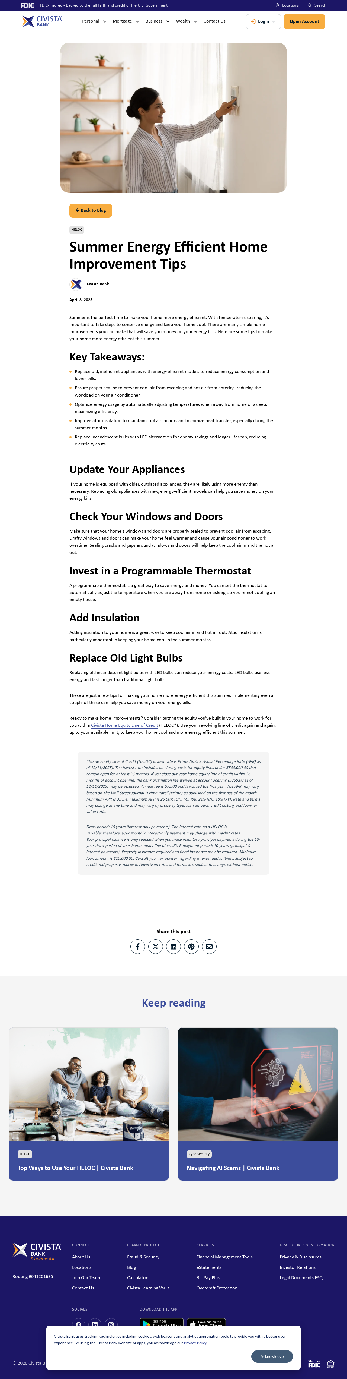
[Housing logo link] (331, 1365)
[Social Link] (78, 1324)
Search (319, 5)
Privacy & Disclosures (301, 1257)
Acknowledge (272, 1356)
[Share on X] (155, 946)
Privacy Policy (195, 1342)
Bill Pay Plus (208, 1277)
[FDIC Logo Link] (314, 1365)
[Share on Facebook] (137, 946)
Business (154, 21)
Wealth (183, 21)
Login (263, 21)
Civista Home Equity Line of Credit (124, 725)
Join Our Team (86, 1277)
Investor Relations (298, 1267)
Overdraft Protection (217, 1288)
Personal (90, 21)
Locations (290, 5)
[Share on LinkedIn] (173, 946)
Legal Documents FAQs (302, 1277)
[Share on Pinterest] (191, 946)
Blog (131, 1267)
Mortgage (122, 21)
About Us (81, 1257)
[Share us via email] (209, 946)
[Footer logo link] (36, 1258)
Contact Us (215, 21)
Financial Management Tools (225, 1257)
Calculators (138, 1277)
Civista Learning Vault (148, 1288)
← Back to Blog (90, 210)
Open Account (304, 21)
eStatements (209, 1267)
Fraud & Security (143, 1257)
